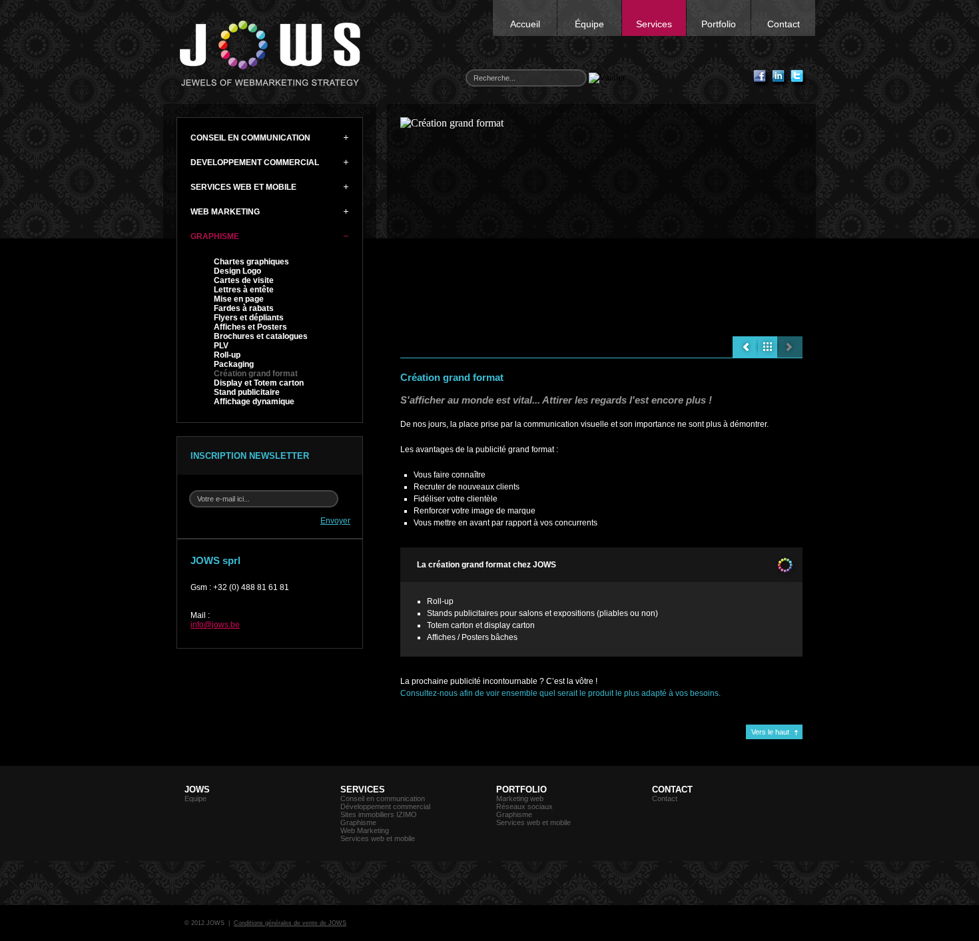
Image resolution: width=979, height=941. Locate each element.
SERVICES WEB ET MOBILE (243, 187)
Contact (783, 24)
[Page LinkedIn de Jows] (780, 78)
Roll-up (227, 355)
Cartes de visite (244, 280)
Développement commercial (385, 806)
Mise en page (239, 299)
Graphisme (358, 822)
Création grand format (256, 373)
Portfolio (718, 24)
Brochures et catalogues (261, 336)
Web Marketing (364, 830)
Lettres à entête (244, 289)
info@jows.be (215, 624)
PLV (221, 345)
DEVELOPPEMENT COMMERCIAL (254, 162)
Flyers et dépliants (249, 317)
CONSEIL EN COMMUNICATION (250, 138)
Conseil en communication (382, 798)
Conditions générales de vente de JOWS (290, 923)
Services (654, 24)
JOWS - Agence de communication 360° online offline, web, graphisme (269, 53)
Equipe (195, 798)
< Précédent (745, 347)
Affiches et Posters (250, 327)
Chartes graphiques (251, 261)
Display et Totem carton (259, 383)
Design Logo (237, 271)
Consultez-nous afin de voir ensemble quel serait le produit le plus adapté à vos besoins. (560, 693)
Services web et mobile (377, 838)
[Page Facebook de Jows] (762, 78)
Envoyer (335, 520)
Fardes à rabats (244, 308)
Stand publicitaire (247, 392)
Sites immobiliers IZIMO (378, 814)
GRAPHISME (214, 236)
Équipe (589, 24)
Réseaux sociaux (524, 806)
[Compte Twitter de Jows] (799, 78)
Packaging (234, 364)
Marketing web (519, 798)
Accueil (525, 24)
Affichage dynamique (254, 401)
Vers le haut (770, 732)
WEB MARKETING (225, 211)
